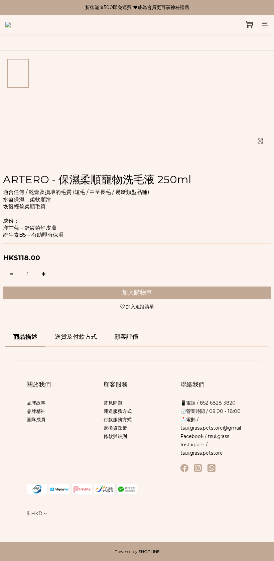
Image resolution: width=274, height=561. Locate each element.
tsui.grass (218, 436)
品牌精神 (36, 411)
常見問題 (113, 403)
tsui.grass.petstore (201, 453)
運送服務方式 (118, 411)
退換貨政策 (115, 428)
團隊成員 (36, 420)
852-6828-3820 (217, 403)
